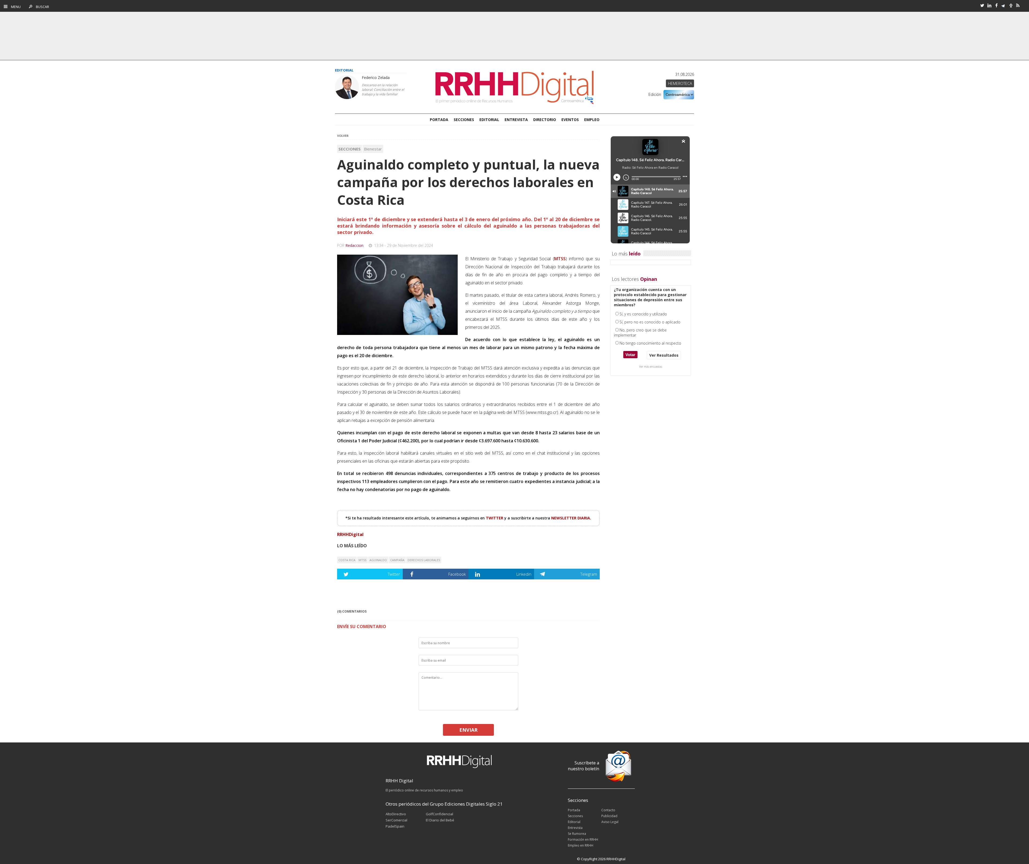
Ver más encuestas (650, 366)
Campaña (397, 560)
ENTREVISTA (516, 119)
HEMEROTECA (680, 83)
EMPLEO (591, 119)
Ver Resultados (663, 355)
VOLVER (343, 136)
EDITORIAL (489, 119)
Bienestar (373, 149)
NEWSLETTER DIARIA (570, 517)
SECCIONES (464, 119)
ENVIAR (468, 730)
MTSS (362, 560)
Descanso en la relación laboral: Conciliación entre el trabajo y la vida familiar (383, 89)
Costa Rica (346, 560)
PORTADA (439, 119)
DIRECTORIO (544, 119)
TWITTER (495, 517)
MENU (15, 6)
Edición (654, 94)
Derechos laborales (424, 560)
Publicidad (609, 816)
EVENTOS (570, 119)
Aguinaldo (378, 560)
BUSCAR (41, 6)
